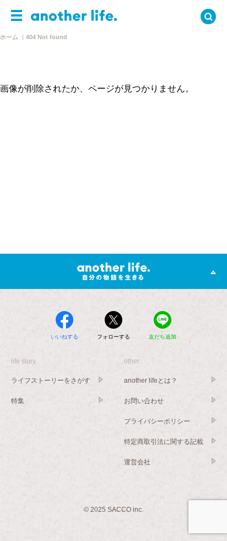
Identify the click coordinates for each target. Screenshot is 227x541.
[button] (16, 15)
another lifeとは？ (150, 380)
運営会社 (137, 462)
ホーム (9, 37)
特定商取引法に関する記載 (163, 442)
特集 (17, 401)
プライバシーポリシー (157, 421)
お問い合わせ (144, 401)
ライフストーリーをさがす (50, 380)
